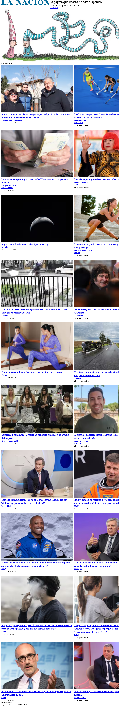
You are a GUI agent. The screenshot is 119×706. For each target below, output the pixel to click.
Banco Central (7, 188)
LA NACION (54, 8)
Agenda (4, 247)
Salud (3, 632)
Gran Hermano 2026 (9, 441)
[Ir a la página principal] (25, 4)
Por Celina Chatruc (81, 182)
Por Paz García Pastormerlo (11, 121)
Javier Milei (78, 316)
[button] (37, 89)
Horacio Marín (80, 698)
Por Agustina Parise (8, 186)
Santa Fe (4, 316)
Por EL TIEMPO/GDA (81, 441)
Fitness (77, 253)
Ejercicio (77, 443)
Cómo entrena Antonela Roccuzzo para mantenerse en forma (31, 372)
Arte (76, 184)
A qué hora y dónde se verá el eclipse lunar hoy (24, 244)
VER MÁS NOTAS (6, 702)
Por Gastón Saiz (80, 121)
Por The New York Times (83, 251)
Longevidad (6, 506)
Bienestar (78, 569)
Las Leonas (78, 123)
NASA (76, 506)
